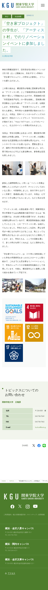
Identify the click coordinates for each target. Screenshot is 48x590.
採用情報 (41, 514)
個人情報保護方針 (19, 514)
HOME (4, 481)
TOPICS (11, 481)
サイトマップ (32, 514)
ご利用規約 (7, 514)
